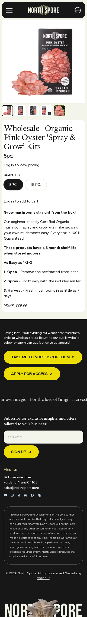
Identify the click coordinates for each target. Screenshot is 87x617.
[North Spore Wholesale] (44, 10)
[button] (7, 110)
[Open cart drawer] (78, 10)
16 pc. (35, 184)
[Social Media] (5, 495)
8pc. (13, 184)
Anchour (43, 578)
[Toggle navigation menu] (9, 10)
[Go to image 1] (7, 110)
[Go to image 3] (33, 110)
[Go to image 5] (59, 110)
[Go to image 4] (46, 110)
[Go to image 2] (20, 110)
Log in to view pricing (21, 165)
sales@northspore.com (21, 488)
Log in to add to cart (21, 201)
